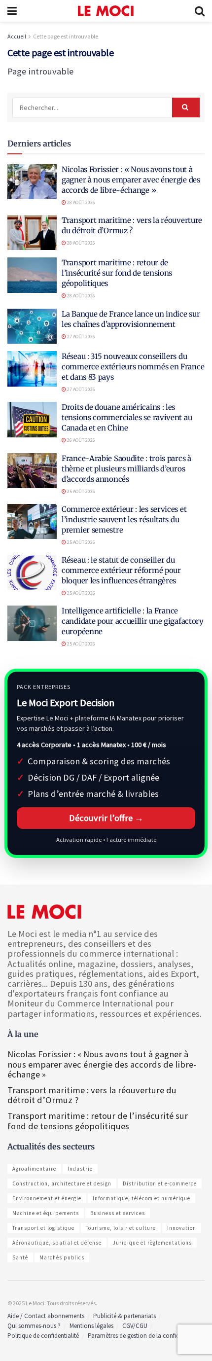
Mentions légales (91, 1326)
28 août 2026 (80, 202)
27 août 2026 (80, 336)
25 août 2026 (80, 491)
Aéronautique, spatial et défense (57, 1242)
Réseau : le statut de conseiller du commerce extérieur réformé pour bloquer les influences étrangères (121, 570)
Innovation (181, 1227)
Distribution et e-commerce (160, 1183)
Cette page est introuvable (65, 36)
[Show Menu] (12, 11)
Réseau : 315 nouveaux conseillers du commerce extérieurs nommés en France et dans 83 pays (133, 367)
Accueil (16, 36)
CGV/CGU (134, 1326)
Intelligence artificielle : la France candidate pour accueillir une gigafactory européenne (133, 621)
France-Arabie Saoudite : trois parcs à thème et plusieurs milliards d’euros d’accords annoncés (126, 469)
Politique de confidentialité (43, 1335)
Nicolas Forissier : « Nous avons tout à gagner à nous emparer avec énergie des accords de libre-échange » (131, 180)
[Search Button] (200, 11)
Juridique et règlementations (152, 1242)
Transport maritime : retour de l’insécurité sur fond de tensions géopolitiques (117, 273)
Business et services (117, 1213)
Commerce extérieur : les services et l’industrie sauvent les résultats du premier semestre (124, 519)
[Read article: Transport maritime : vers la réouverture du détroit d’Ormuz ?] (32, 233)
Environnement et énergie (46, 1198)
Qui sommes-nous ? (34, 1326)
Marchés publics (61, 1257)
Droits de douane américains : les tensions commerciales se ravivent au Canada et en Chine (127, 417)
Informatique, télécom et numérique (141, 1198)
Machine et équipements (45, 1213)
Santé (20, 1257)
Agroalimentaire (34, 1168)
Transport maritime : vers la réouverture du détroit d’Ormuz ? (92, 1095)
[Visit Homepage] (106, 10)
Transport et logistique (43, 1227)
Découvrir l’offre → (106, 818)
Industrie (80, 1168)
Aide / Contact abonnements (45, 1316)
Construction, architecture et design (61, 1183)
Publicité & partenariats (124, 1316)
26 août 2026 (80, 440)
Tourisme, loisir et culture (121, 1227)
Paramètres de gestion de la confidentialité (144, 1335)
